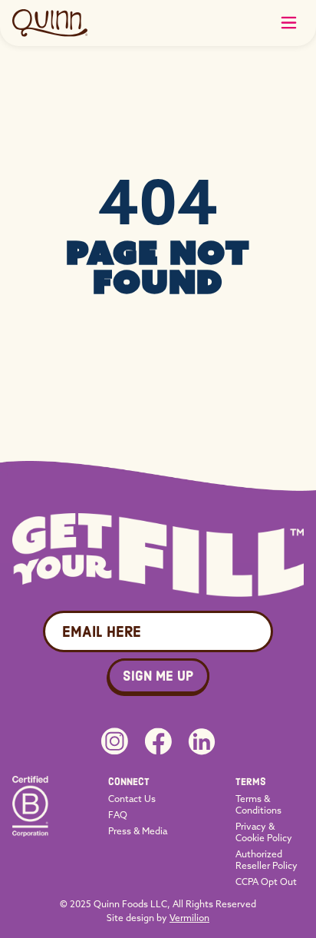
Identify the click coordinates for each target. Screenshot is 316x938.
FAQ (117, 814)
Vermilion (189, 917)
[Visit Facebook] (158, 741)
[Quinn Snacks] (49, 23)
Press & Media (137, 831)
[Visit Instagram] (114, 741)
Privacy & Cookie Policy (263, 832)
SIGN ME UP (158, 676)
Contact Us (132, 798)
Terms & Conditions (258, 804)
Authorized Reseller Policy (266, 859)
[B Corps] (30, 831)
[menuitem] (138, 781)
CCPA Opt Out (266, 881)
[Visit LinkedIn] (202, 741)
